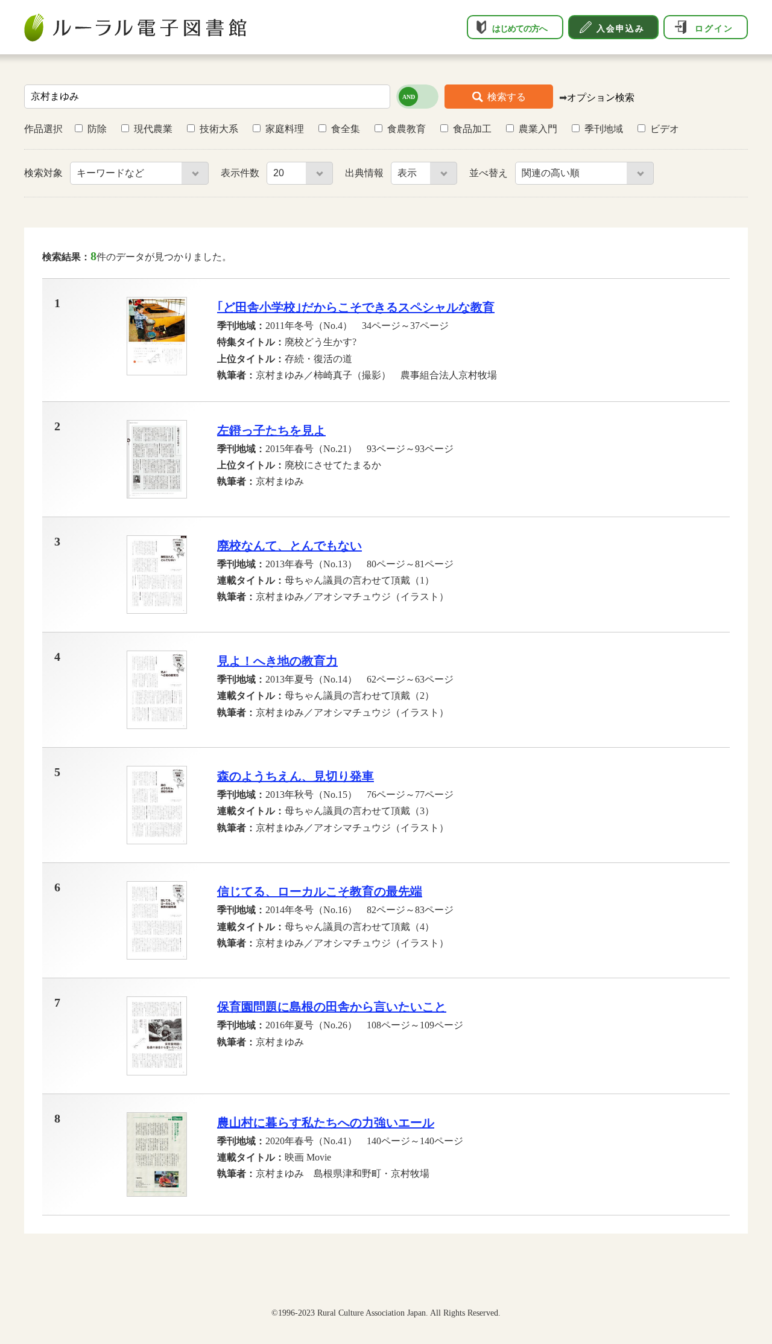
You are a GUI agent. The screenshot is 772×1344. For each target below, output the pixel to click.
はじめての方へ (519, 28)
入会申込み (620, 28)
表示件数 (241, 173)
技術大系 (219, 129)
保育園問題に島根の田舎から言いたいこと (331, 1006)
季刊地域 (603, 129)
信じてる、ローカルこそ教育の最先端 (319, 891)
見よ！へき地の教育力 (277, 660)
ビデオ (664, 129)
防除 (97, 129)
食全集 (345, 129)
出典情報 (365, 173)
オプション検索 (600, 97)
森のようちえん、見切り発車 (295, 776)
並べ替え (489, 173)
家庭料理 (284, 129)
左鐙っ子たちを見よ (271, 430)
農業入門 (538, 129)
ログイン (714, 28)
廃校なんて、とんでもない (289, 545)
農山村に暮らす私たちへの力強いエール (325, 1122)
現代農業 (153, 129)
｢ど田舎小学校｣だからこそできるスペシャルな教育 (356, 307)
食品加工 (472, 129)
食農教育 (406, 129)
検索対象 (44, 173)
